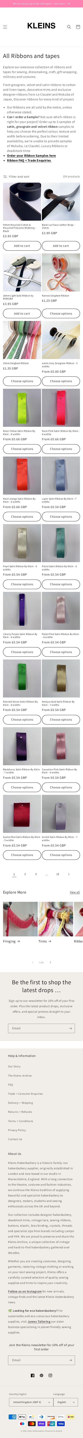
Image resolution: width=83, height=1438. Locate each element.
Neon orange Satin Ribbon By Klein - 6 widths (19, 500)
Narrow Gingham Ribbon (55, 295)
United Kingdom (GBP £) (27, 1402)
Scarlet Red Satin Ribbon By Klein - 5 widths (21, 838)
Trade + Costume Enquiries (25, 1093)
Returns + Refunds (20, 1112)
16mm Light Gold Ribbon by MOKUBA (18, 297)
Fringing (9, 941)
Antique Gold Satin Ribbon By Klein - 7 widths (58, 703)
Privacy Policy (17, 1130)
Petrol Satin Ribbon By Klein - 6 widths (59, 568)
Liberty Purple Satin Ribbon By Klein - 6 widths (20, 636)
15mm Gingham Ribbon (16, 363)
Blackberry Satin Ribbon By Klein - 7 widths (21, 771)
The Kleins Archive (20, 1075)
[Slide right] (50, 962)
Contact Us (15, 1139)
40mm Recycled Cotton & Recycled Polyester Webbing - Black (19, 227)
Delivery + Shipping (20, 1103)
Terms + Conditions (20, 1121)
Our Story (14, 1066)
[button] (5, 27)
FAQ (10, 1084)
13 (57, 874)
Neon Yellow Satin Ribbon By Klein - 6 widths (19, 432)
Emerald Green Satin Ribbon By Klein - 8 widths (20, 703)
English (62, 1402)
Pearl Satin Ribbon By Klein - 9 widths (20, 568)
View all (75, 892)
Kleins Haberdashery (36, 1431)
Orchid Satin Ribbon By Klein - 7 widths (59, 838)
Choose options (61, 313)
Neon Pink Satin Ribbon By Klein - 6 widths (61, 432)
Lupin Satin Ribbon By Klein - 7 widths (59, 500)
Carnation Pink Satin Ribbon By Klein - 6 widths (59, 771)
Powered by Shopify (53, 1431)
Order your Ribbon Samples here (31, 155)
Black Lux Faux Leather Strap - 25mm (58, 226)
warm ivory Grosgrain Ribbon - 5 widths (60, 365)
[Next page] (68, 874)
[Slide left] (32, 962)
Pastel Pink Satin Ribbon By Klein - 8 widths (60, 636)
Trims (42, 941)
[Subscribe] (70, 1028)
